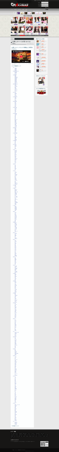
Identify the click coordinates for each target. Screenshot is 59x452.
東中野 (15, 152)
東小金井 (16, 150)
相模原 (15, 364)
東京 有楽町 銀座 (15, 113)
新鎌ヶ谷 (16, 405)
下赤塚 (15, 310)
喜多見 (15, 192)
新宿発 (15, 83)
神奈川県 (14, 355)
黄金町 (15, 352)
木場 (15, 257)
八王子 (15, 162)
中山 (15, 374)
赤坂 (15, 94)
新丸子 (15, 218)
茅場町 (15, 121)
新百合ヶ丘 (16, 189)
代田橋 (15, 178)
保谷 (15, 294)
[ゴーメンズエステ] (20, 6)
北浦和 (15, 386)
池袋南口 (16, 70)
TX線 (13, 331)
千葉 (15, 248)
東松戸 (15, 409)
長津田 (15, 226)
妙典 (15, 263)
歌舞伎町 (16, 79)
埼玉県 (11, 437)
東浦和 (15, 398)
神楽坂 (15, 85)
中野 (15, 153)
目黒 (15, 110)
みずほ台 (16, 312)
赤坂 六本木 (14, 92)
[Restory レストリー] (14, 13)
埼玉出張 (16, 423)
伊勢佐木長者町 (16, 353)
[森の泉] (22, 13)
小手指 (15, 397)
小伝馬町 (16, 125)
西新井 (15, 340)
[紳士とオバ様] (29, 13)
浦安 (15, 261)
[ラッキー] (25, 13)
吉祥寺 (15, 187)
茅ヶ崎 (15, 368)
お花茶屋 (16, 266)
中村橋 (15, 298)
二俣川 (15, 356)
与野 (15, 401)
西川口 (15, 390)
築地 (15, 116)
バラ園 (40, 40)
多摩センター (16, 183)
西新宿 (15, 75)
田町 (15, 106)
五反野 (15, 341)
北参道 (15, 97)
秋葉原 (15, 129)
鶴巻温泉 (16, 190)
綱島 (15, 220)
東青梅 (15, 168)
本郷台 (15, 360)
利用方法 (15, 9)
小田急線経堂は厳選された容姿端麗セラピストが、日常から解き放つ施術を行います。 (30, 35)
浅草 (15, 334)
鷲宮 (15, 337)
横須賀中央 (16, 375)
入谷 (15, 135)
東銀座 (15, 120)
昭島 (15, 166)
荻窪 (15, 155)
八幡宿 (15, 406)
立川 (15, 160)
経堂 (15, 195)
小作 (15, 169)
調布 (15, 181)
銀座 (15, 118)
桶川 (15, 400)
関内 (15, 350)
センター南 (16, 359)
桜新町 (15, 223)
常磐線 (14, 318)
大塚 (15, 141)
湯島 (15, 138)
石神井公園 (16, 295)
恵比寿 (15, 100)
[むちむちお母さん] (36, 13)
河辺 (15, 164)
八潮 (15, 377)
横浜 (15, 349)
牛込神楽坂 (16, 86)
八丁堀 (15, 126)
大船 (15, 280)
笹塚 (15, 177)
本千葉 (15, 408)
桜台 (15, 297)
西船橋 (15, 243)
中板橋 (15, 307)
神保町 (15, 128)
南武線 (14, 232)
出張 (13, 421)
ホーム (12, 9)
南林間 (15, 369)
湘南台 (15, 366)
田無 (15, 286)
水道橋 (15, 88)
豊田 (15, 163)
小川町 (15, 132)
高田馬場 (16, 72)
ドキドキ (40, 46)
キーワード (39, 2)
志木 (15, 313)
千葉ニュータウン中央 (17, 404)
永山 (15, 171)
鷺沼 (15, 230)
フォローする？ (47, 450)
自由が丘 (16, 217)
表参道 (15, 98)
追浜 (15, 358)
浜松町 (15, 104)
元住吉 (15, 212)
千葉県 (14, 403)
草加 (15, 346)
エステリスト (19, 9)
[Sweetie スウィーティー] (44, 13)
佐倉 (15, 240)
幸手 (15, 395)
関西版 (23, 9)
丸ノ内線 (14, 205)
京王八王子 (16, 184)
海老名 (15, 203)
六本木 (15, 95)
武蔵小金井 (16, 158)
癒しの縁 (40, 53)
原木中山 (16, 420)
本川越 (15, 291)
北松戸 (15, 325)
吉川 (15, 378)
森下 (15, 242)
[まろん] (33, 13)
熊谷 (15, 393)
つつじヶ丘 (16, 180)
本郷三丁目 (16, 89)
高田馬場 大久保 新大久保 (15, 433)
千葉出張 (16, 424)
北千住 (15, 321)
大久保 (15, 73)
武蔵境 (15, 159)
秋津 (15, 301)
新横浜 (15, 363)
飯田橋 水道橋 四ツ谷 (25, 433)
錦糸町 (15, 249)
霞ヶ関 (15, 315)
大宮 (15, 384)
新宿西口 (16, 80)
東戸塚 (15, 372)
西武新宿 (16, 81)
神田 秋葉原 (16, 434)
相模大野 (16, 201)
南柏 (15, 329)
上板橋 (15, 309)
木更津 (15, 417)
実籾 (15, 267)
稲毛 (15, 252)
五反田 (15, 109)
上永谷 (15, 357)
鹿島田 (15, 235)
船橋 (15, 244)
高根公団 (16, 414)
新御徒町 (16, 137)
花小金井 (16, 285)
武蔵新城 (16, 233)
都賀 (15, 254)
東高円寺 (16, 208)
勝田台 (15, 269)
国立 (15, 161)
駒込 (15, 143)
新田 (15, 347)
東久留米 (16, 300)
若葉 (15, 303)
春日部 (15, 344)
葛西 (15, 260)
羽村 (15, 165)
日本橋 (15, 122)
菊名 (15, 221)
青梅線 (34, 434)
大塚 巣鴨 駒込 (14, 140)
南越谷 (15, 399)
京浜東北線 (14, 273)
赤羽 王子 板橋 (14, 144)
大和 (15, 365)
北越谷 (15, 343)
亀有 (15, 323)
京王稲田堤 (16, 174)
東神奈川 (16, 276)
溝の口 (15, 229)
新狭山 (15, 281)
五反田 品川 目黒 (15, 107)
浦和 (15, 387)
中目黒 (15, 215)
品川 (15, 112)
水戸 (15, 319)
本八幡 (15, 241)
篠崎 (15, 258)
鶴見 (15, 279)
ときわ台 (16, 304)
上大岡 (15, 362)
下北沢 (15, 186)
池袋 (13, 67)
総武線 (14, 239)
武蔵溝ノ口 (16, 238)
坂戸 (15, 317)
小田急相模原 (16, 202)
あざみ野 (16, 224)
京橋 (15, 115)
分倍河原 (16, 175)
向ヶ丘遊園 (16, 196)
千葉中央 (16, 412)
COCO (40, 60)
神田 (15, 131)
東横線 (14, 211)
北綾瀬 (15, 324)
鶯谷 (15, 134)
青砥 (15, 270)
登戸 (15, 200)
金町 (15, 322)
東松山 (15, 316)
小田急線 (42, 434)
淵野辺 (15, 371)
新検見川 (16, 255)
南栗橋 (15, 383)
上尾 (15, 392)
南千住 (15, 326)
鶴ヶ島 (15, 306)
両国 (15, 245)
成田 (15, 415)
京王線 (36, 434)
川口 (15, 389)
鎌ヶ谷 (15, 418)
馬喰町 (15, 124)
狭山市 (15, 282)
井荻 (15, 288)
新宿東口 (16, 78)
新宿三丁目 (16, 82)
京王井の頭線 (39, 434)
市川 (15, 251)
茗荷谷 (15, 84)
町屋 (15, 272)
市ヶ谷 (15, 91)
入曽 (15, 283)
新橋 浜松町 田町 (15, 101)
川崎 (15, 275)
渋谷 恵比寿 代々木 (33, 433)
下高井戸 (16, 172)
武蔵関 (15, 284)
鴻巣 (15, 381)
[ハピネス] (18, 13)
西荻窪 (15, 156)
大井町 (15, 278)
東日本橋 (16, 123)
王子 (15, 147)
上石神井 (16, 289)
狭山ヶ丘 (16, 396)
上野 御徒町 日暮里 (21, 434)
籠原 (15, 380)
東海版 (26, 9)
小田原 (15, 204)
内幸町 (15, 103)
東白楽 (15, 214)
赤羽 (15, 146)
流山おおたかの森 (17, 332)
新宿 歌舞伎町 (20, 433)
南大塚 (15, 292)
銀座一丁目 (16, 119)
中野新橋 (16, 209)
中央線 (14, 149)
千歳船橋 (16, 193)
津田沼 (15, 246)
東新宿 (15, 76)
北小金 (15, 320)
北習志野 (16, 411)
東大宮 (15, 402)
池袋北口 (16, 69)
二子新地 (16, 227)
